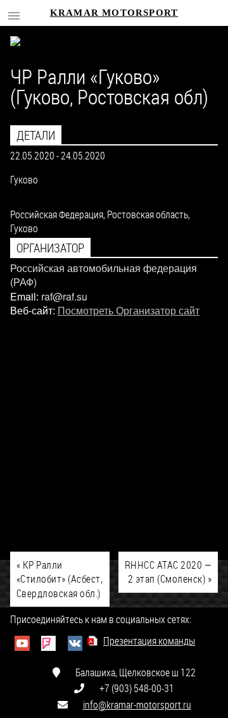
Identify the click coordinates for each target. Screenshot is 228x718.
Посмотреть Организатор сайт (129, 310)
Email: (24, 296)
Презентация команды (149, 640)
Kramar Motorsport (114, 13)
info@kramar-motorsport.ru (137, 704)
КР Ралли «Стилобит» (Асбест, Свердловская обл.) (59, 579)
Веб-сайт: (32, 310)
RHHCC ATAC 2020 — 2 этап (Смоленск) (168, 571)
